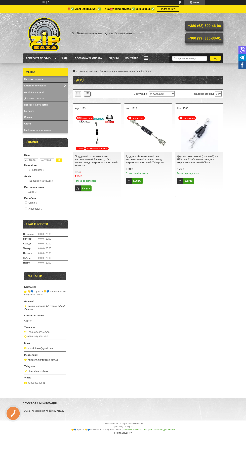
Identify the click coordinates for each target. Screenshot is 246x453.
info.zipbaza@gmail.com (41, 348)
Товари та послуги (38, 58)
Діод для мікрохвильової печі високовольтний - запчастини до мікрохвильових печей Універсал (145, 159)
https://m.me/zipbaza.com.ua (43, 359)
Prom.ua (139, 424)
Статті (27, 123)
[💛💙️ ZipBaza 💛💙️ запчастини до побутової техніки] (44, 33)
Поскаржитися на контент (135, 430)
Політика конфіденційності (162, 430)
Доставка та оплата (88, 58)
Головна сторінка (33, 79)
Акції (65, 58)
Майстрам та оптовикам (37, 130)
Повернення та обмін (36, 104)
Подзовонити (168, 9)
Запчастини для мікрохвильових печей (121, 71)
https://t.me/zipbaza (38, 371)
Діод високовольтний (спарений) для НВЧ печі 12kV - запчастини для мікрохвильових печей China (198, 159)
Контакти (131, 58)
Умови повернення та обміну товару (44, 410)
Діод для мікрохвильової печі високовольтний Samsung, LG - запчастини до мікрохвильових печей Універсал (96, 161)
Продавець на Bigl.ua (123, 427)
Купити (86, 188)
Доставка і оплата (34, 98)
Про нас (28, 117)
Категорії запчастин (35, 85)
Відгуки (114, 58)
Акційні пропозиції (34, 92)
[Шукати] (215, 58)
